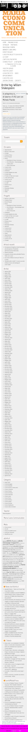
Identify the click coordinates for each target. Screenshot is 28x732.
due (23, 553)
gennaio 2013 (8, 466)
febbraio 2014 (8, 444)
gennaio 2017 (8, 407)
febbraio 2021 (8, 344)
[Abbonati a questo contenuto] (4, 586)
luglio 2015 (7, 419)
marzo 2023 (7, 325)
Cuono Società (8, 503)
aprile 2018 (7, 390)
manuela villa (17, 564)
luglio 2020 (7, 357)
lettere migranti (16, 561)
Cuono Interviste (9, 494)
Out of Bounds (17, 572)
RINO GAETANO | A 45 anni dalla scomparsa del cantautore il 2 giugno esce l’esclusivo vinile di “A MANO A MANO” (15, 617)
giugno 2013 (8, 458)
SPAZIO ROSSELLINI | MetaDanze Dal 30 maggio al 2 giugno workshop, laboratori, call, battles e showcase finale (15, 601)
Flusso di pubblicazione (10, 530)
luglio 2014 (7, 437)
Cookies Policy (8, 62)
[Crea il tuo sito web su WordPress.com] (14, 1)
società (5, 579)
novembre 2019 (8, 371)
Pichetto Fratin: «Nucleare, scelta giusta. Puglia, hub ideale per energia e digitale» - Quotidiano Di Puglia (15, 652)
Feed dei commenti (9, 532)
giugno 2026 (8, 275)
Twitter (15, 6)
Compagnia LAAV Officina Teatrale (10, 551)
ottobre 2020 (8, 351)
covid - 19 (5, 553)
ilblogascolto (17, 558)
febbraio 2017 (8, 405)
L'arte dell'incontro (19, 559)
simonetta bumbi (18, 577)
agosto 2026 (8, 271)
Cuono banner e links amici (11, 487)
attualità (15, 546)
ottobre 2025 (8, 289)
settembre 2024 (8, 309)
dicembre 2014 (8, 428)
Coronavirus (21, 551)
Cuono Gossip (8, 491)
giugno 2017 (8, 400)
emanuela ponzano (6, 554)
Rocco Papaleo (17, 575)
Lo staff (5, 57)
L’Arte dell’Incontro (10, 59)
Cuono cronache (9, 489)
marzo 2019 (7, 381)
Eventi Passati (8, 52)
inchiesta (11, 559)
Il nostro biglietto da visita (12, 54)
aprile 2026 (7, 278)
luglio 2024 (7, 313)
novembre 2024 (8, 308)
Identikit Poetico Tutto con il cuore (9, 558)
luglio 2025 (7, 294)
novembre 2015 (8, 418)
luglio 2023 (7, 322)
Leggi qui (14, 730)
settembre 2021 (8, 337)
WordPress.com (8, 534)
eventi (10, 554)
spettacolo (10, 579)
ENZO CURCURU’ (20, 118)
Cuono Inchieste (9, 492)
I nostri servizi (8, 68)
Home (4, 42)
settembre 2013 (8, 452)
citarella (4, 549)
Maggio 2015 (8, 421)
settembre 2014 (8, 433)
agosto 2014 (8, 435)
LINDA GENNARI (14, 124)
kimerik (15, 559)
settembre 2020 (8, 353)
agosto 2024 (8, 311)
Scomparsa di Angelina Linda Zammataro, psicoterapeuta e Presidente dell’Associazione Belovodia (15, 249)
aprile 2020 (7, 362)
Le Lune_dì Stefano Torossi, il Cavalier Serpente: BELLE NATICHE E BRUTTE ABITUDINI (14, 699)
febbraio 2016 (8, 416)
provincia (11, 575)
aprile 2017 (7, 404)
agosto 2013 (8, 454)
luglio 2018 (7, 388)
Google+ (24, 6)
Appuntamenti (7, 76)
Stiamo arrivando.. (9, 252)
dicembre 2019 (8, 369)
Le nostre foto (8, 73)
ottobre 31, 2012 (6, 103)
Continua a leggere (6, 113)
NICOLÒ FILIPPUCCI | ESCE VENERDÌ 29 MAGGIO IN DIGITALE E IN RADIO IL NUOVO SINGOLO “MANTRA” (14, 626)
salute (9, 577)
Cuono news (9, 117)
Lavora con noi (8, 80)
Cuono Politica (8, 499)
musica (5, 570)
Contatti (18, 80)
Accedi (6, 529)
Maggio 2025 (8, 297)
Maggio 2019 (8, 379)
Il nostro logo (8, 78)
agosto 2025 (8, 292)
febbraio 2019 (8, 383)
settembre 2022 (8, 329)
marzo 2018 (7, 391)
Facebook (20, 6)
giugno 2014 (8, 439)
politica (7, 575)
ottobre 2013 (8, 451)
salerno (5, 577)
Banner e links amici (9, 50)
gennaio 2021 (8, 346)
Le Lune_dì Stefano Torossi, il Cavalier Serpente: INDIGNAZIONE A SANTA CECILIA (14, 707)
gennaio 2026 (8, 283)
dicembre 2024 (8, 306)
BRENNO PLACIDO (13, 118)
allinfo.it (7, 118)
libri (20, 561)
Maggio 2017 (8, 402)
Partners (14, 45)
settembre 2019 (8, 372)
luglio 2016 (7, 412)
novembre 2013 (8, 449)
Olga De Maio (10, 572)
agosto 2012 (8, 475)
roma (21, 575)
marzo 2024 (7, 316)
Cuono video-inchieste (10, 506)
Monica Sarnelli (19, 568)
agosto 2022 (8, 330)
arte (14, 544)
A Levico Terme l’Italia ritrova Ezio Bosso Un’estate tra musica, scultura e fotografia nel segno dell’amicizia (15, 606)
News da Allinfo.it (12, 586)
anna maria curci (21, 543)
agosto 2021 (8, 339)
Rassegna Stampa (9, 47)
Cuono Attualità (8, 485)
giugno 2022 (8, 332)
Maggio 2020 (8, 360)
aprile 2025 (7, 299)
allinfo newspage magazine (13, 542)
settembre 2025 (8, 290)
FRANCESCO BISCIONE (15, 120)
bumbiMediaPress (12, 680)
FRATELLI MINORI (16, 554)
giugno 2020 (8, 358)
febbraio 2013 (8, 465)
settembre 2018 (8, 384)
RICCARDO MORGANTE (7, 128)
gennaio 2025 (8, 304)
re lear (23, 126)
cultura (14, 553)
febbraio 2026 (8, 282)
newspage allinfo (13, 570)
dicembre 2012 (8, 468)
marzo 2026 (7, 280)
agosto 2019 (8, 374)
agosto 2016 (8, 411)
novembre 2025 (8, 287)
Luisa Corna (9, 564)
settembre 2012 (8, 473)
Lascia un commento (20, 93)
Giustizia (7, 556)
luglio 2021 (7, 341)
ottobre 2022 (8, 327)
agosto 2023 (8, 320)
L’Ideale (8, 640)
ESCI (20, 730)
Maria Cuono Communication (14, 23)
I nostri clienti (8, 71)
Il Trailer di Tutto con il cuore (13, 65)
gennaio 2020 (8, 367)
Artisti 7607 (7, 482)
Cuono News (14, 117)
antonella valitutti (8, 544)
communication (18, 549)
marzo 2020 (7, 364)
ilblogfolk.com (22, 558)
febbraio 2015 (8, 425)
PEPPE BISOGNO (18, 126)
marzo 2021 (7, 343)
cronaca (9, 553)
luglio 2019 (7, 376)
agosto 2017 (8, 397)
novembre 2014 (8, 430)
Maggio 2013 (8, 459)
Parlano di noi (13, 42)
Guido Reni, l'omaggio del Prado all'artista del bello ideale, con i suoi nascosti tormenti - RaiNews (15, 660)
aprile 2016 (7, 414)
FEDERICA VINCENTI (7, 120)
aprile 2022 (7, 336)
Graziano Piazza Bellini (18, 556)
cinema (20, 548)
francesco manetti (15, 121)
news (9, 570)
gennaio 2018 (8, 395)
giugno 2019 (8, 377)
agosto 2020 (8, 355)
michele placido (12, 126)
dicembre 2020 (8, 348)
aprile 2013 (7, 461)
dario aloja (20, 553)
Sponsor (6, 45)
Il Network (17, 62)
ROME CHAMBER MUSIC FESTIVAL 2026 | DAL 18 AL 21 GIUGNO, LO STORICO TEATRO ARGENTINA (14, 634)
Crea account (8, 527)
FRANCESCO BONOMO (7, 121)
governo (11, 556)
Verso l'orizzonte (13, 582)
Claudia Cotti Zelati (10, 549)
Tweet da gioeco (7, 513)
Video (16, 73)
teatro (9, 581)
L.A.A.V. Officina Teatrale (8, 561)
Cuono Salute (8, 501)
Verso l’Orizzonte (11, 165)
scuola (12, 577)
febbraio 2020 (8, 365)
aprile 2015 (7, 423)
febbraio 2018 (8, 393)
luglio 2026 (7, 273)
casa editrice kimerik (13, 548)
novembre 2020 (8, 350)
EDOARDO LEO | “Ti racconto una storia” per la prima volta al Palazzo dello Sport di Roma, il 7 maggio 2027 (15, 612)
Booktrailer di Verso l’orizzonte (14, 160)
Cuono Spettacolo (9, 505)
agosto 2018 (8, 386)
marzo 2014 (7, 442)
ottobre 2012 (8, 472)
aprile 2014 (7, 440)
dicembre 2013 (8, 447)
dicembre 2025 (8, 285)
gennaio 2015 (8, 426)
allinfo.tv (15, 541)
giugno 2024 (8, 315)
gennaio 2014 (8, 445)
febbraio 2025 (8, 302)
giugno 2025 (8, 295)
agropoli (4, 541)
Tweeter (7, 511)
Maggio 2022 (8, 334)
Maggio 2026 (8, 276)
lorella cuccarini (14, 563)
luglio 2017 (7, 398)
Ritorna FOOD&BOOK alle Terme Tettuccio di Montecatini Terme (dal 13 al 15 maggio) (14, 713)
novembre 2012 (8, 470)
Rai (14, 575)
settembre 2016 (8, 409)
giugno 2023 (8, 323)
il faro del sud (6, 559)
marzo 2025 (7, 301)
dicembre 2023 (8, 318)
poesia (4, 575)
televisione (14, 580)
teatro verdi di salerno (16, 128)
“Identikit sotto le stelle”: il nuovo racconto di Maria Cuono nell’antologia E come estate (15, 263)
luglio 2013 (7, 456)
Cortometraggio (8, 484)
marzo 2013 (7, 463)
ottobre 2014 (8, 432)
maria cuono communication (11, 567)
